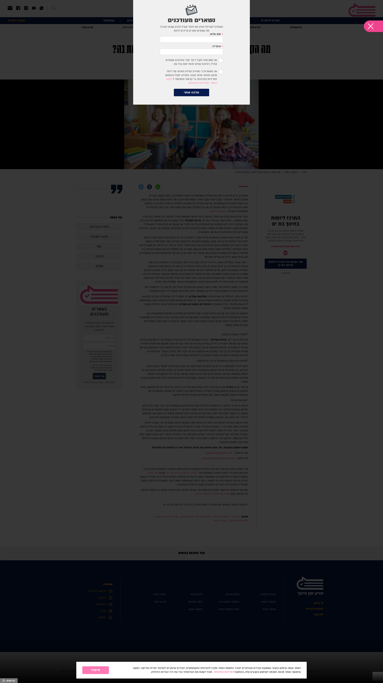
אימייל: (216, 46)
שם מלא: (215, 34)
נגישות (10, 681)
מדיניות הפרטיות (223, 672)
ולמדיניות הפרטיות (199, 83)
